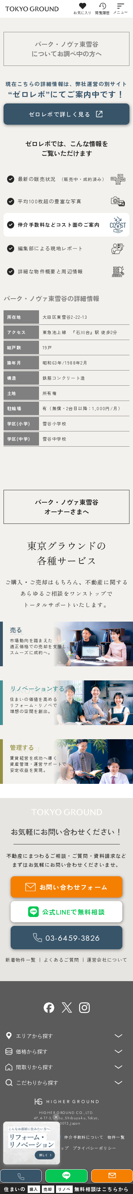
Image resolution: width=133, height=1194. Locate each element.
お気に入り (82, 12)
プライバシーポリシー (95, 1148)
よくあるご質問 (61, 959)
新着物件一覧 (20, 959)
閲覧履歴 (102, 12)
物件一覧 (116, 1137)
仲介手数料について (84, 1137)
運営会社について (107, 959)
